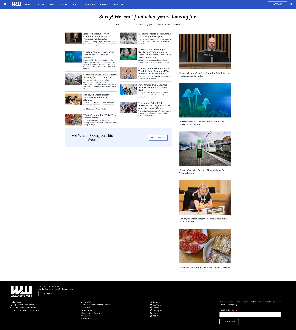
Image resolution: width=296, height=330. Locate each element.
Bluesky (159, 313)
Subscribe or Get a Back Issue (23, 307)
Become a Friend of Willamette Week (26, 310)
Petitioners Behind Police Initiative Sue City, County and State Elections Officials (154, 105)
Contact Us (86, 316)
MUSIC (76, 4)
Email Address (228, 310)
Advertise (85, 307)
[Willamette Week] (16, 4)
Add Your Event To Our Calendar (95, 304)
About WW (86, 302)
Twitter (162, 302)
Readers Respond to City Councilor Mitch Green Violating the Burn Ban (96, 36)
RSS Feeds (161, 316)
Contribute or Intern (90, 313)
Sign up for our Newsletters (22, 304)
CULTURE (40, 4)
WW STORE (118, 4)
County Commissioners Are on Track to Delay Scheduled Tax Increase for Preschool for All (154, 71)
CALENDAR (90, 4)
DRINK (64, 4)
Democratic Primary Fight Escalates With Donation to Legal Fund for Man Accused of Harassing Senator (154, 53)
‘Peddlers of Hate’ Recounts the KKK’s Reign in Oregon (154, 35)
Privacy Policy (87, 318)
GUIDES (104, 4)
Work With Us (87, 310)
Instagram (162, 310)
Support (280, 4)
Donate (50, 293)
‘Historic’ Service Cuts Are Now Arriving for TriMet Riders (99, 76)
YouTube (160, 305)
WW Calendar (159, 137)
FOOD (52, 4)
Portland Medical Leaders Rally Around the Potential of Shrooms (99, 55)
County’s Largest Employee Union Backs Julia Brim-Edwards (97, 97)
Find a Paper (15, 302)
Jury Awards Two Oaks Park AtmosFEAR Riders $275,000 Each (152, 87)
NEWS (27, 4)
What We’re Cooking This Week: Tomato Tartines (100, 116)
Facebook (164, 308)
